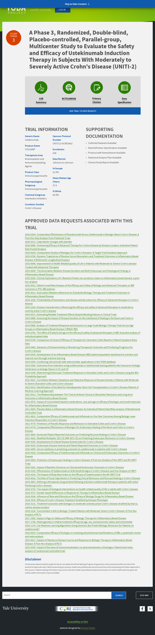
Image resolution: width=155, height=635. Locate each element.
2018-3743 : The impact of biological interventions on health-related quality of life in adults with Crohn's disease (81, 489)
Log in (62, 9)
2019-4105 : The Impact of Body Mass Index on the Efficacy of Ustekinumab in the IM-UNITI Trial (72, 474)
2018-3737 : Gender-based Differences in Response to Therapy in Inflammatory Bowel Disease (72, 492)
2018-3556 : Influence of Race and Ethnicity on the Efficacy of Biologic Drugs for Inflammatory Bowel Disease (79, 496)
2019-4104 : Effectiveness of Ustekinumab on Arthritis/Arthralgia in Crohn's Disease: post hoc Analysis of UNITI (80, 471)
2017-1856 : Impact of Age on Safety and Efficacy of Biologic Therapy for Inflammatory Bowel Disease (75, 518)
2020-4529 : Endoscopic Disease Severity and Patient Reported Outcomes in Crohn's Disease (71, 445)
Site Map (144, 595)
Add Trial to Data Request (82, 111)
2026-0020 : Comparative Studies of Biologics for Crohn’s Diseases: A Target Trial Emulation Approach (76, 252)
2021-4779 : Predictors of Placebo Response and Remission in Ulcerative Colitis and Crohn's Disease (75, 423)
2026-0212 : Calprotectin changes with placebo (48, 241)
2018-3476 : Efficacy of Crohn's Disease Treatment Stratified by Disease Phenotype (66, 500)
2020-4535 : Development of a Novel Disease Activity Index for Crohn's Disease (64, 442)
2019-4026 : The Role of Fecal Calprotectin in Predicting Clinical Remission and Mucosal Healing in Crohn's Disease (82, 478)
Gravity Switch (88, 628)
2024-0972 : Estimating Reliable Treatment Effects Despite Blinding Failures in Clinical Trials (71, 314)
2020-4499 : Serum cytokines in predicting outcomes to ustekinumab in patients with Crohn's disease (76, 449)
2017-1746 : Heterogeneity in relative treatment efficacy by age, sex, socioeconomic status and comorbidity (78, 522)
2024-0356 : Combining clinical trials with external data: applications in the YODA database (70, 362)
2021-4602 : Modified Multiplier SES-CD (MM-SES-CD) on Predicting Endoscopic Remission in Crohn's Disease (80, 438)
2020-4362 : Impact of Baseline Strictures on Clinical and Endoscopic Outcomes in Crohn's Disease (74, 467)
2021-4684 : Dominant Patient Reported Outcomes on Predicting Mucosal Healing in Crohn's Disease (75, 434)
